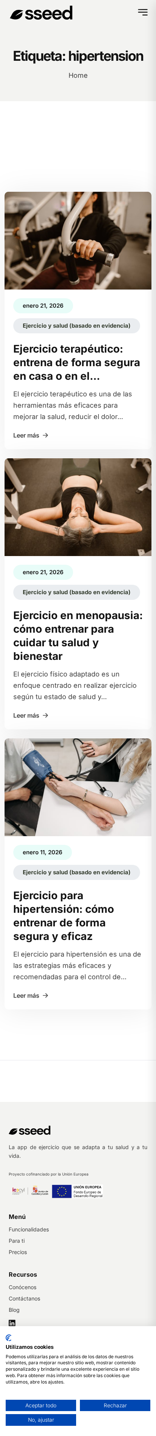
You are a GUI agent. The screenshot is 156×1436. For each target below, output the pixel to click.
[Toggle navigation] (142, 13)
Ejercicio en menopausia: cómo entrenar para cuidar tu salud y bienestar (78, 636)
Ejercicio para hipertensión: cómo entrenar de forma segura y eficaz (63, 916)
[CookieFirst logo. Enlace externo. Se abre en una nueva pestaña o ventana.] (8, 1337)
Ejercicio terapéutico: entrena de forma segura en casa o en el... (76, 362)
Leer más (26, 435)
